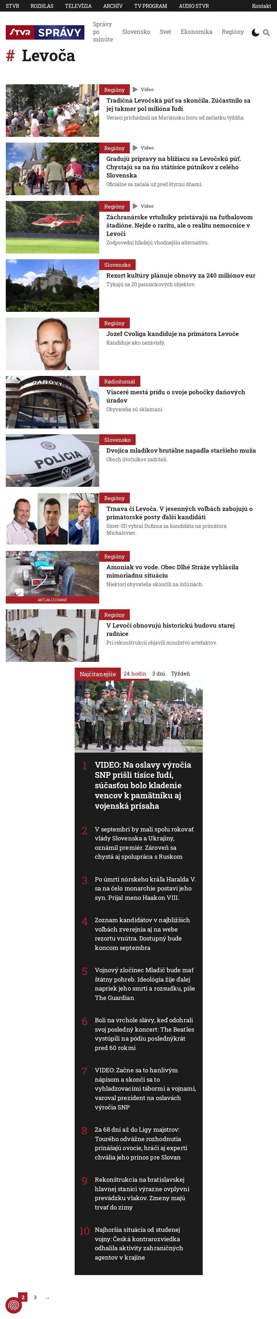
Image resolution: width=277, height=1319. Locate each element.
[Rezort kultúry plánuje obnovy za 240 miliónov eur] (52, 285)
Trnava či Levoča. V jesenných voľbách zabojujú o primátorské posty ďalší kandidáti (179, 512)
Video (147, 89)
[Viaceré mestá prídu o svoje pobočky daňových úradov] (52, 402)
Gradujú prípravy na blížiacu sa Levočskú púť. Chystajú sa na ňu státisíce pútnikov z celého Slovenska (173, 166)
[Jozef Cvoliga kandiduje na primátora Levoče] (52, 344)
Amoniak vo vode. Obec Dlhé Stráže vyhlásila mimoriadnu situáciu (172, 571)
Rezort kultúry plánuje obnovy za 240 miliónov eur (180, 275)
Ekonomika (196, 31)
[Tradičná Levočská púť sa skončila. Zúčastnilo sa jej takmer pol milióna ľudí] (52, 110)
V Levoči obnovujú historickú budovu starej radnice (170, 629)
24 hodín (135, 673)
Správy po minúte (103, 31)
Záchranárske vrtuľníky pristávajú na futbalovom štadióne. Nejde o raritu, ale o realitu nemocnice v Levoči (179, 225)
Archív (113, 6)
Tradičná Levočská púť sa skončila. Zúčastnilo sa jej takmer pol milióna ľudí (178, 104)
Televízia (78, 6)
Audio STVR (194, 6)
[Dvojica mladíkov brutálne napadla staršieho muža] (52, 460)
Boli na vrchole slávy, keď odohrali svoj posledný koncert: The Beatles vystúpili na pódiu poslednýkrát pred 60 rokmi (144, 1034)
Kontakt (261, 6)
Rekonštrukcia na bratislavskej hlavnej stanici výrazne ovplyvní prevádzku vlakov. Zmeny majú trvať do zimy (142, 1193)
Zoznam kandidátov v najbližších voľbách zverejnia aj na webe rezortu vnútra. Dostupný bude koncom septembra (142, 934)
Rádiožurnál (119, 381)
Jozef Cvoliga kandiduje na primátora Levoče (172, 333)
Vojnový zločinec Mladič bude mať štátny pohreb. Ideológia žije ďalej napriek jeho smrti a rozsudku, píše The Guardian (145, 984)
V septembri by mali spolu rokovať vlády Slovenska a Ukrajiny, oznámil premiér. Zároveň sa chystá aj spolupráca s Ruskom (144, 843)
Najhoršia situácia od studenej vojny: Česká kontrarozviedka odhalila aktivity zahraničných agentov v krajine (139, 1243)
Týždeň (180, 673)
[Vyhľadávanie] (266, 32)
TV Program (150, 6)
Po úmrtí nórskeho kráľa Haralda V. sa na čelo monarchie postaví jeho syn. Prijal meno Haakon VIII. (145, 888)
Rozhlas (42, 6)
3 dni (158, 673)
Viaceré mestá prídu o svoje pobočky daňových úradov (175, 396)
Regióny (233, 31)
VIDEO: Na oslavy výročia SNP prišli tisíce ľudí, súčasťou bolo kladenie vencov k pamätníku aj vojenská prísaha (143, 785)
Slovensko (136, 31)
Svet (165, 31)
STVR (12, 6)
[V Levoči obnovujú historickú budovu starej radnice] (52, 635)
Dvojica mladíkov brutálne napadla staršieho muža (181, 450)
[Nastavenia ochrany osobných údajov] (13, 1305)
